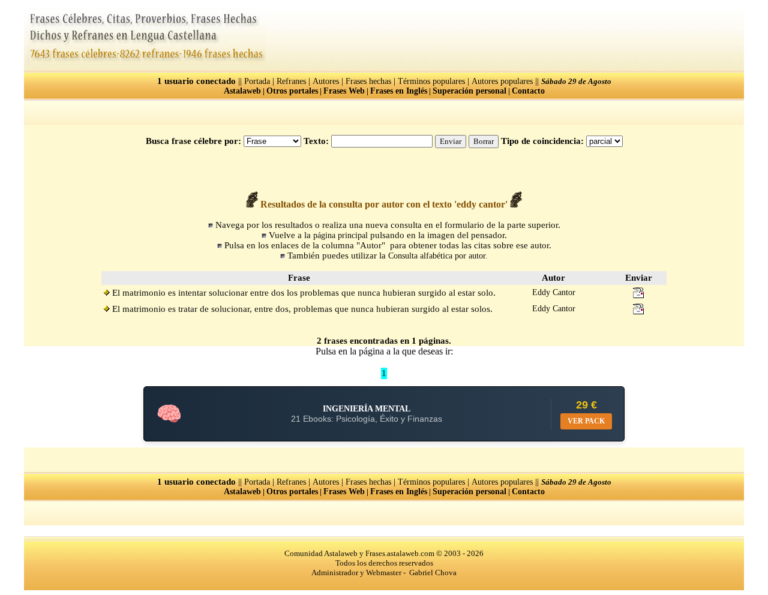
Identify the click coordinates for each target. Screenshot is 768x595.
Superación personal (469, 90)
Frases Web (344, 90)
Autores (326, 81)
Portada (257, 81)
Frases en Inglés (398, 90)
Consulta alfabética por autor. (438, 255)
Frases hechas (368, 81)
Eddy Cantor (553, 292)
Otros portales (292, 90)
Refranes (291, 81)
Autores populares (502, 81)
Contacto (528, 90)
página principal (340, 235)
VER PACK (586, 421)
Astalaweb (242, 90)
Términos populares (431, 81)
